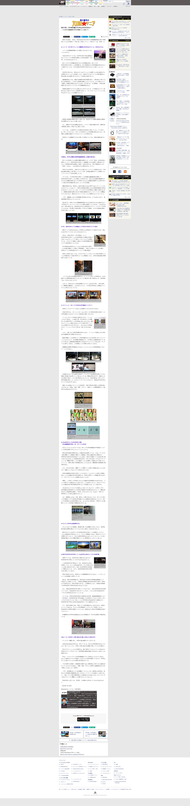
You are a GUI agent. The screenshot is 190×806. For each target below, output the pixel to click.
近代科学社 (90, 779)
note (93, 36)
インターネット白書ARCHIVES (66, 784)
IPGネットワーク (117, 775)
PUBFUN (116, 771)
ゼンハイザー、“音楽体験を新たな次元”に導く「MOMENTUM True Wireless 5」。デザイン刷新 (120, 32)
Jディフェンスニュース (107, 766)
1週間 (122, 18)
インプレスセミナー (77, 771)
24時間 (117, 18)
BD (94, 6)
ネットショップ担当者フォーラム (79, 766)
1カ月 (128, 18)
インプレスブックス (77, 779)
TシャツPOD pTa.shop (120, 777)
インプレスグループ (115, 789)
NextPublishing (76, 781)
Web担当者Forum (64, 766)
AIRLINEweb (105, 764)
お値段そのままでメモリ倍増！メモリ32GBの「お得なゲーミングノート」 (122, 45)
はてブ (85, 36)
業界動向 (103, 6)
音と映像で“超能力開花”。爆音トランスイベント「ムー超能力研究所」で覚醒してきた (123, 152)
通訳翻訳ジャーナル (106, 768)
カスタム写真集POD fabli (120, 779)
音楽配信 (115, 6)
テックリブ (103, 781)
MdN (102, 775)
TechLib (104, 783)
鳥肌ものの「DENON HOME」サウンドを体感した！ (122, 61)
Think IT (62, 764)
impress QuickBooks (119, 768)
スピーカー (109, 6)
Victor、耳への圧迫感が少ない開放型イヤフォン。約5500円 (122, 96)
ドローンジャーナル (64, 773)
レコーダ (66, 6)
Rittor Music (90, 762)
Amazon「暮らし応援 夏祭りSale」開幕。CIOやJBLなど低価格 (123, 109)
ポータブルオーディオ (74, 6)
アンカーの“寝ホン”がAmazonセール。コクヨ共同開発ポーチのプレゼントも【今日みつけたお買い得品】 (120, 22)
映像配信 (90, 6)
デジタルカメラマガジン (65, 779)
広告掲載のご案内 (81, 789)
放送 (98, 6)
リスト (72, 36)
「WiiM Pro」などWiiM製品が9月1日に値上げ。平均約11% (122, 75)
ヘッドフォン (83, 6)
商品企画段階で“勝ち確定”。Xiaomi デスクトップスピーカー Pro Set (122, 215)
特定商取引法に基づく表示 (126, 789)
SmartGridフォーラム (77, 764)
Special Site (115, 40)
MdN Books (104, 777)
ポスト (67, 36)
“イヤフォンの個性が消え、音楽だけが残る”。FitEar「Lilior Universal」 (122, 56)
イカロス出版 (103, 762)
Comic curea (118, 766)
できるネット (63, 781)
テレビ (61, 6)
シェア (78, 36)
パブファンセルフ (119, 772)
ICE (114, 762)
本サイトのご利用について (64, 789)
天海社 (116, 764)
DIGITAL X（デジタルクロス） (79, 773)
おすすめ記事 (115, 200)
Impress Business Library (78, 768)
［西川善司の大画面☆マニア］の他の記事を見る (83, 740)
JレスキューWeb (105, 771)
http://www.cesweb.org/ (66, 748)
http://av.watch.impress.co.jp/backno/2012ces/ (72, 754)
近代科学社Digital (92, 781)
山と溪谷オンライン (93, 775)
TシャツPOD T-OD (93, 768)
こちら (93, 701)
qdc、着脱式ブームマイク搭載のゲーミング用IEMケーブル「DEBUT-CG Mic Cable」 (123, 132)
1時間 (111, 18)
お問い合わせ (73, 789)
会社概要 (107, 789)
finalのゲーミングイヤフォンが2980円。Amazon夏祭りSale (123, 114)
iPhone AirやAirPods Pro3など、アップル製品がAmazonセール (122, 122)
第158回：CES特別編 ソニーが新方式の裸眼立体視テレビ (91, 734)
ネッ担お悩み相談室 (64, 775)
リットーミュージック (93, 764)
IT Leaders (62, 771)
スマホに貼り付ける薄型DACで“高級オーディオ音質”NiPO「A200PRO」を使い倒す (123, 210)
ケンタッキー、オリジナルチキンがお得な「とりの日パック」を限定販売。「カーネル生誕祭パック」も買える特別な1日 (120, 188)
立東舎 (90, 771)
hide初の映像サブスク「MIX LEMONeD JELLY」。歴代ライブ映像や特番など (123, 86)
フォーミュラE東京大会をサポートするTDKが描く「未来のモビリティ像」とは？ (123, 50)
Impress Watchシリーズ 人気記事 (120, 176)
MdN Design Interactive (107, 779)
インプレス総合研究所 (64, 768)
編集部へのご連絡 (90, 789)
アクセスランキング (117, 17)
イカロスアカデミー (106, 773)
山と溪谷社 (90, 773)
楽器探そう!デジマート (94, 766)
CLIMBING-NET (92, 777)
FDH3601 (65, 598)
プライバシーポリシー (99, 789)
